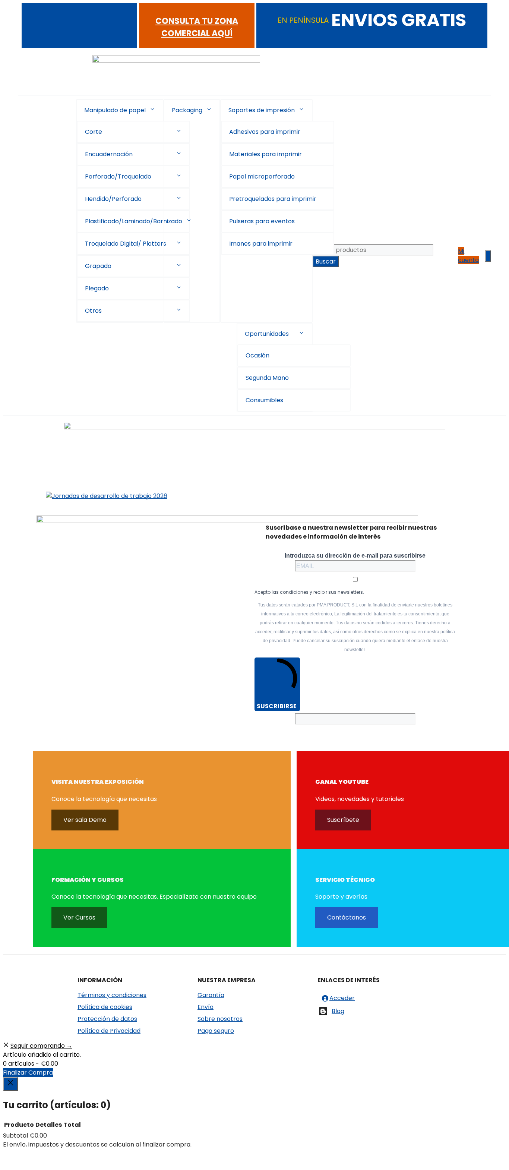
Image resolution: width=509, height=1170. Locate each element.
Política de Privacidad (109, 1030)
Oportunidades (267, 333)
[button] (152, 110)
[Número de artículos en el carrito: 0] (488, 256)
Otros (93, 310)
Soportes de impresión (261, 110)
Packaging (187, 110)
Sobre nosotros (220, 1019)
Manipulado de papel (115, 110)
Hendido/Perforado (113, 199)
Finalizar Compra (28, 1072)
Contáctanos (346, 917)
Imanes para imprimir (261, 243)
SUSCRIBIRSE (277, 706)
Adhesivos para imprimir (264, 131)
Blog (338, 1011)
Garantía (210, 995)
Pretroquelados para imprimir (272, 199)
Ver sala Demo (85, 820)
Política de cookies (105, 1007)
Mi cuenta (468, 255)
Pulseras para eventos (262, 221)
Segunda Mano (267, 377)
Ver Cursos (79, 917)
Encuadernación (109, 154)
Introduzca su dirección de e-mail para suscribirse (355, 555)
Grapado (98, 266)
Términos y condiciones (112, 995)
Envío (205, 1007)
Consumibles (264, 400)
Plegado (97, 288)
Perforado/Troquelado (118, 176)
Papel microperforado (262, 176)
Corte (93, 131)
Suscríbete (343, 820)
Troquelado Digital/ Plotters (125, 243)
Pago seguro (215, 1030)
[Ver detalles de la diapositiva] (106, 496)
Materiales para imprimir (265, 154)
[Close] (10, 1084)
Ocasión (257, 355)
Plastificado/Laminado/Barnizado (133, 221)
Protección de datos (107, 1019)
